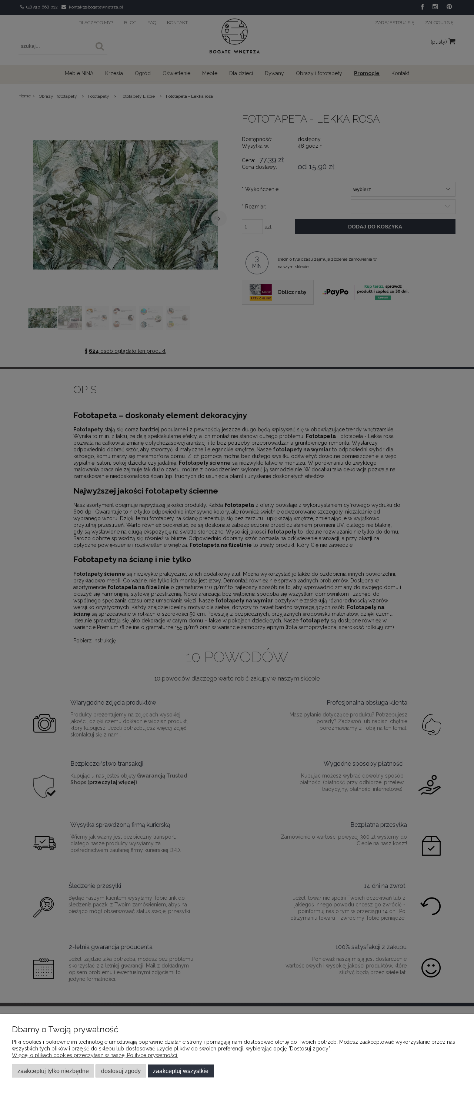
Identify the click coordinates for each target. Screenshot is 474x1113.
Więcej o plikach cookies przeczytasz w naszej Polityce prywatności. (95, 1055)
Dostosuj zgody (121, 1070)
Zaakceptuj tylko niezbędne (53, 1070)
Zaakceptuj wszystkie (180, 1070)
